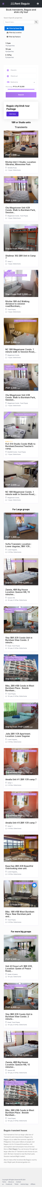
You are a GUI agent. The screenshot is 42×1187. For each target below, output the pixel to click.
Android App (24, 1184)
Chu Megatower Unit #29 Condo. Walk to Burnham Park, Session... (20, 210)
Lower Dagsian (12, 550)
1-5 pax (8, 43)
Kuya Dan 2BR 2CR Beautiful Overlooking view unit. (19, 867)
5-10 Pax (8, 55)
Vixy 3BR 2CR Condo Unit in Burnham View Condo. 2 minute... (18, 640)
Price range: (9, 86)
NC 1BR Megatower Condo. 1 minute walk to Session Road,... (20, 350)
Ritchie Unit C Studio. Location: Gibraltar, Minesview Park (20, 163)
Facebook (9, 1184)
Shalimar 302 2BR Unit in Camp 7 (20, 257)
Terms (4, 1182)
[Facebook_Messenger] (34, 885)
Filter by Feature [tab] (14, 37)
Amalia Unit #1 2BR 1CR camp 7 (20, 779)
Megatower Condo (13, 216)
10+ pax (8, 49)
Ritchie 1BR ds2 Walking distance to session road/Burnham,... (17, 303)
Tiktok (16, 1184)
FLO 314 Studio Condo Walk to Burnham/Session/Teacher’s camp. (20, 446)
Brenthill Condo (12, 452)
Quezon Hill (11, 598)
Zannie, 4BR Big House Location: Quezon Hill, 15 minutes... (17, 592)
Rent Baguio (13, 1149)
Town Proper (24, 216)
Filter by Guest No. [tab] (15, 28)
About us (11, 1182)
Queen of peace (12, 974)
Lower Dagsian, (12, 739)
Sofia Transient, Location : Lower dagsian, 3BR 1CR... (18, 545)
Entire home (17, 170)
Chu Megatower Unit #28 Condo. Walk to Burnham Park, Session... (20, 397)
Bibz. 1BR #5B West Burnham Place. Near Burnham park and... (19, 914)
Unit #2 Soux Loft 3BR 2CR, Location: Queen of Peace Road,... (18, 968)
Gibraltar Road (12, 168)
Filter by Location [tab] (15, 32)
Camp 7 (10, 261)
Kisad (9, 646)
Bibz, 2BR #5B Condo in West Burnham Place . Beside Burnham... (19, 688)
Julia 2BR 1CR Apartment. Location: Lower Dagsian (18, 735)
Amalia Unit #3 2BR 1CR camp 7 (20, 823)
